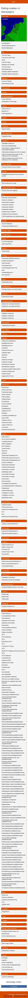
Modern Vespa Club (7, 547)
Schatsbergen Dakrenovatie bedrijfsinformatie (9, 706)
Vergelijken (5, 909)
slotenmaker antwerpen (8, 692)
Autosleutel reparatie (7, 205)
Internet (4, 955)
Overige (4, 256)
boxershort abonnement (8, 429)
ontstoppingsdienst (7, 584)
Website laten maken (8, 662)
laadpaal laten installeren (9, 212)
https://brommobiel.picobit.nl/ (10, 533)
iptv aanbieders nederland (9, 676)
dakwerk (4, 311)
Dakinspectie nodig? (7, 296)
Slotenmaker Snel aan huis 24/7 (11, 458)
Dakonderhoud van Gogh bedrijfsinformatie (14, 807)
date (3, 270)
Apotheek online (6, 660)
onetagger (5, 958)
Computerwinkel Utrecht (8, 616)
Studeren (4, 920)
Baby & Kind (5, 940)
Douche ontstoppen (7, 462)
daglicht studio (6, 129)
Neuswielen (5, 625)
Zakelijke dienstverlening (9, 929)
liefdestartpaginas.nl (7, 272)
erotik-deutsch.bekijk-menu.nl (10, 226)
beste (3, 60)
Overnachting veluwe (8, 83)
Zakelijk (4, 338)
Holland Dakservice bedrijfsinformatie (12, 768)
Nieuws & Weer (6, 230)
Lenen (4, 380)
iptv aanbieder (6, 672)
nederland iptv (6, 667)
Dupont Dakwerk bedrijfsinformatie (11, 703)
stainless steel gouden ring (9, 900)
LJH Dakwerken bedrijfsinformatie (11, 765)
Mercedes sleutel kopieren (9, 198)
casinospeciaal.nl (7, 113)
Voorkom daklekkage (8, 977)
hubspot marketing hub (8, 371)
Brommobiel (5, 528)
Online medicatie (6, 404)
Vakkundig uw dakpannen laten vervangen (14, 152)
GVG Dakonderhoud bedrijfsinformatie (12, 713)
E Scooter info (6, 549)
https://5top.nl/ (6, 437)
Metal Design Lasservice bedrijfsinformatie (13, 784)
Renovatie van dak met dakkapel (11, 580)
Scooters (4, 542)
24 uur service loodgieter (9, 439)
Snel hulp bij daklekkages (9, 146)
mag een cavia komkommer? (10, 524)
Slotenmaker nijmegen (8, 202)
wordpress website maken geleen (11, 369)
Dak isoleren (5, 479)
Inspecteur (5, 348)
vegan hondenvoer (7, 425)
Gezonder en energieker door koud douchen (11, 682)
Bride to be (5, 895)
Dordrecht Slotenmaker (8, 467)
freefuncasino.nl (6, 109)
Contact (18, 982)
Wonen (4, 434)
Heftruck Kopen (6, 374)
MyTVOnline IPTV (7, 641)
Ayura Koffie (5, 418)
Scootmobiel (5, 559)
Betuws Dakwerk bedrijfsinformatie (11, 779)
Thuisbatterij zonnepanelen (9, 483)
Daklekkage (5, 575)
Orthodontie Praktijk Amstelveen (11, 258)
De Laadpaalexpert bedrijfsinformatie (12, 770)
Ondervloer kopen (7, 422)
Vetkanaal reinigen (7, 362)
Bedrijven (4, 294)
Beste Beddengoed (7, 48)
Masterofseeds (6, 804)
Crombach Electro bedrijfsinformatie (12, 755)
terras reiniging (6, 481)
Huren (4, 279)
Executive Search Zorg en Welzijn (11, 167)
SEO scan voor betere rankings (10, 679)
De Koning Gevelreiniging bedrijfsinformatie (9, 697)
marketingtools (6, 43)
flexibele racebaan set (8, 606)
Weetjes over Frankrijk (8, 64)
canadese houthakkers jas (9, 415)
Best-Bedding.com (7, 69)
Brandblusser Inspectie (8, 364)
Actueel (4, 221)
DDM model (5, 594)
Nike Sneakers (6, 397)
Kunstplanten (5, 401)
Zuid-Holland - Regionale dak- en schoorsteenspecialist (11, 149)
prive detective (6, 275)
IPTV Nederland (6, 637)
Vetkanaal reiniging (7, 359)
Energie (4, 924)
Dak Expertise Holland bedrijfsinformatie (13, 782)
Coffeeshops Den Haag (8, 802)
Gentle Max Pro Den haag (9, 101)
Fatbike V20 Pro (6, 411)
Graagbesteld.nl (6, 408)
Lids (3, 902)
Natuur (4, 521)
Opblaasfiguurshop (7, 282)
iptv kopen (5, 665)
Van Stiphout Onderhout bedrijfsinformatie (13, 775)
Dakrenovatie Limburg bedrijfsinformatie (13, 789)
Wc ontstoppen (6, 446)
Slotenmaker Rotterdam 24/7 (10, 455)
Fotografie (5, 126)
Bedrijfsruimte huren (7, 343)
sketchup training (6, 420)
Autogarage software (7, 209)
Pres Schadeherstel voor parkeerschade (13, 216)
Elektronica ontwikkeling (8, 341)
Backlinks (4, 355)
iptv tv (3, 669)
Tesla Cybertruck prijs (8, 969)
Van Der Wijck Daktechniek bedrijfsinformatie (9, 710)
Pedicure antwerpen (7, 897)
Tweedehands (6, 88)
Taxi (3, 52)
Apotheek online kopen (8, 620)
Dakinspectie (5, 934)
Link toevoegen (10, 982)
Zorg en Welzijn (6, 164)
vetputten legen (6, 352)
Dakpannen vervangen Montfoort (11, 304)
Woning (4, 171)
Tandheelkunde (6, 658)
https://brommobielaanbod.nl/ (10, 531)
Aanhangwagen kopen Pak (9, 268)
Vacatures (5, 948)
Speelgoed (5, 603)
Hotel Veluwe (5, 251)
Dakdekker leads (6, 136)
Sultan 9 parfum (6, 394)
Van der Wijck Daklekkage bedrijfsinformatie (9, 796)
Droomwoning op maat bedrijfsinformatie (13, 772)
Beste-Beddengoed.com (8, 45)
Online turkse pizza (7, 507)
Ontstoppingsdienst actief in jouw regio (12, 587)
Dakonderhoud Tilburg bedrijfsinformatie (13, 753)
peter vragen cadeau (7, 943)
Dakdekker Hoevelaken (8, 577)
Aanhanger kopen (7, 265)
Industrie (4, 591)
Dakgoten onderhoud (8, 313)
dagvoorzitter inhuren (8, 376)
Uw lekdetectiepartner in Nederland (12, 486)
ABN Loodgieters (7, 444)
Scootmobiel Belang (7, 566)
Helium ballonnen (7, 390)
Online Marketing (7, 133)
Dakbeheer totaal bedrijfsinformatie (11, 685)
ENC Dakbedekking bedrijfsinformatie (12, 722)
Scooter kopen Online (8, 552)
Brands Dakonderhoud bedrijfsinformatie (13, 726)
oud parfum (5, 427)
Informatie (5, 611)
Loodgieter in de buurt (8, 495)
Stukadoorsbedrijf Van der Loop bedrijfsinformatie (10, 758)
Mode (3, 892)
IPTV (3, 634)
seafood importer (6, 505)
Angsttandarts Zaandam (8, 325)
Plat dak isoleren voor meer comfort (11, 289)
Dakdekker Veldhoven (8, 143)
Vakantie (4, 78)
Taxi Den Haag (6, 55)
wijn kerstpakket (6, 674)
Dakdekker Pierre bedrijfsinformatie (11, 715)
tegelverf (4, 960)
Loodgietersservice (7, 441)
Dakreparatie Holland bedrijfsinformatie (13, 791)
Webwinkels (5, 385)
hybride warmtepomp (8, 261)
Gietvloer (4, 453)
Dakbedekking (6, 286)
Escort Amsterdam (7, 224)
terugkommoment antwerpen (10, 214)
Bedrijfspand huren (7, 345)
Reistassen (5, 406)
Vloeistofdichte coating (8, 188)
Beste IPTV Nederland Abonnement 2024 (13, 651)
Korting (4, 92)
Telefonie (4, 334)
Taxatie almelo (6, 448)
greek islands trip (6, 244)
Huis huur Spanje (7, 81)
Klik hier (4, 357)
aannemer (5, 974)
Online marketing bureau (9, 936)
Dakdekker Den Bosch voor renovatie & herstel (13, 175)
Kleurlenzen (5, 387)
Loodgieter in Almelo (7, 493)
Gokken (4, 106)
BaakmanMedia (8, 996)
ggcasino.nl (5, 111)
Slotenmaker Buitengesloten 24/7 (11, 460)
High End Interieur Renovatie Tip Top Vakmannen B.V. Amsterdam (12, 155)
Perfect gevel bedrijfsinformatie (10, 694)
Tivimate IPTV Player (8, 646)
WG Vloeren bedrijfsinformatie (10, 809)
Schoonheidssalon (7, 96)
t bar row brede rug (7, 967)
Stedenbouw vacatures (8, 950)
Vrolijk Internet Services (20, 996)
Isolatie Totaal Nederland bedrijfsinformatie (14, 724)
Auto (3, 195)
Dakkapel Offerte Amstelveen (10, 71)
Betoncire (4, 451)
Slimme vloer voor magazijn (9, 190)
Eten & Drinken (6, 502)
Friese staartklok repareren (9, 627)
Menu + (14, 2)
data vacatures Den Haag (9, 183)
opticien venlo (6, 904)
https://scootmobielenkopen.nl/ (10, 564)
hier (3, 512)
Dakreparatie (5, 488)
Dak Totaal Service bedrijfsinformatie (12, 786)
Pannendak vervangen (8, 474)
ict (2, 180)
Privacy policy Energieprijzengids (11, 965)
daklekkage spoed (7, 472)
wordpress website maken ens (10, 931)
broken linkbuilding (7, 962)
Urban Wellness (6, 99)
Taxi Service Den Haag (8, 57)
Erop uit (4, 248)
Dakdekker (5, 141)
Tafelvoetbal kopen (7, 392)
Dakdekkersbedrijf (7, 301)
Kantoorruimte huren (7, 350)
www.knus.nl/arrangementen (10, 509)
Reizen (4, 239)
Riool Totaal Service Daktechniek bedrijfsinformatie (11, 718)
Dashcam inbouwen (7, 200)
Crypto (4, 916)
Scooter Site (5, 554)
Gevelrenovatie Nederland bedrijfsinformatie (9, 762)
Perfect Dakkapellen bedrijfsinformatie (12, 750)
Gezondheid (5, 323)
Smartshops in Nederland (9, 800)
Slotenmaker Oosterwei (8, 465)
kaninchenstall (6, 263)
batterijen (4, 413)
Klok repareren (6, 618)
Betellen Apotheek (7, 632)
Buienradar (5, 16)
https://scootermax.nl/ (8, 545)
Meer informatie (6, 687)
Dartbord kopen (6, 399)
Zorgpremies (5, 911)
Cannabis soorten (7, 701)
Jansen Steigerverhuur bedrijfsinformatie (13, 793)
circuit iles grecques (7, 241)
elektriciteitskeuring (7, 490)
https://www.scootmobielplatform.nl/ (11, 561)
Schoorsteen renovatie (8, 469)
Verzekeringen (6, 235)
